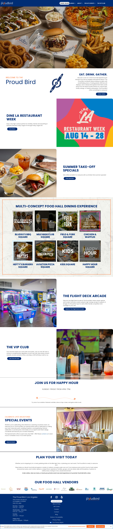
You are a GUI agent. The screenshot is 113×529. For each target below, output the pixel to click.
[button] (73, 3)
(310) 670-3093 (17, 503)
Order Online (64, 3)
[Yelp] (61, 497)
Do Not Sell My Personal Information (76, 526)
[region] (56, 526)
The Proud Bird (92, 499)
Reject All (90, 526)
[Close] (110, 526)
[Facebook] (51, 497)
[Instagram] (56, 497)
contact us (45, 434)
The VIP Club (101, 3)
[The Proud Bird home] (7, 3)
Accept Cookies (100, 526)
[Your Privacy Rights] (56, 522)
